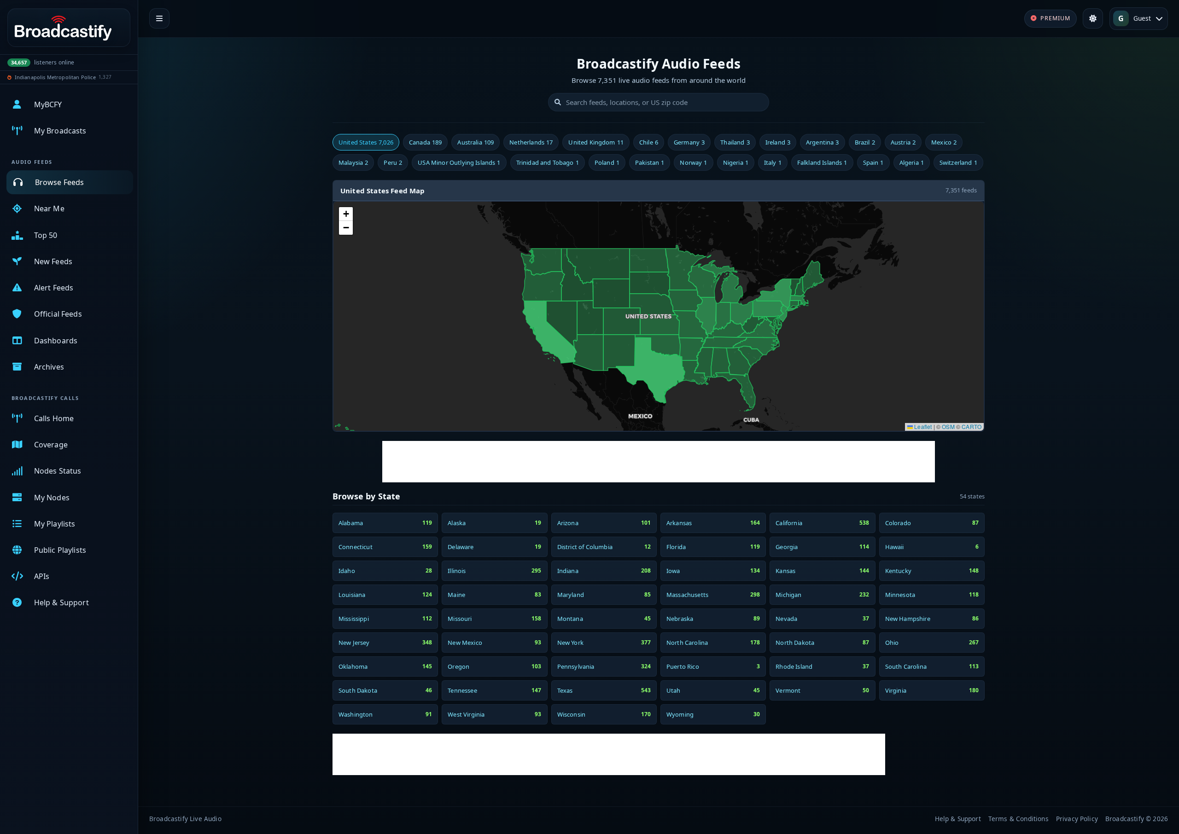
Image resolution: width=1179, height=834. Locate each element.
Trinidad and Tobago (547, 162)
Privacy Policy (1077, 818)
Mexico (944, 142)
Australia (475, 142)
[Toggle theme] (1093, 18)
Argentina (822, 142)
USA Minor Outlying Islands (459, 162)
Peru (393, 162)
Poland (607, 162)
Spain (873, 162)
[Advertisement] (658, 461)
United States (366, 142)
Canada (425, 142)
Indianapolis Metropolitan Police (55, 77)
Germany (689, 142)
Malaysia (353, 162)
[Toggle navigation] (159, 18)
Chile (648, 142)
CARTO (971, 426)
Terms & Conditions (1018, 818)
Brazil (865, 142)
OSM (948, 426)
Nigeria (735, 162)
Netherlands (531, 142)
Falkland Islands (822, 162)
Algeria (911, 162)
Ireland (777, 142)
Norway (693, 162)
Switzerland (958, 162)
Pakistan (649, 162)
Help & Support (958, 818)
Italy (773, 162)
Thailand (734, 142)
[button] (346, 214)
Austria (903, 142)
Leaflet (922, 426)
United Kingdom (596, 142)
